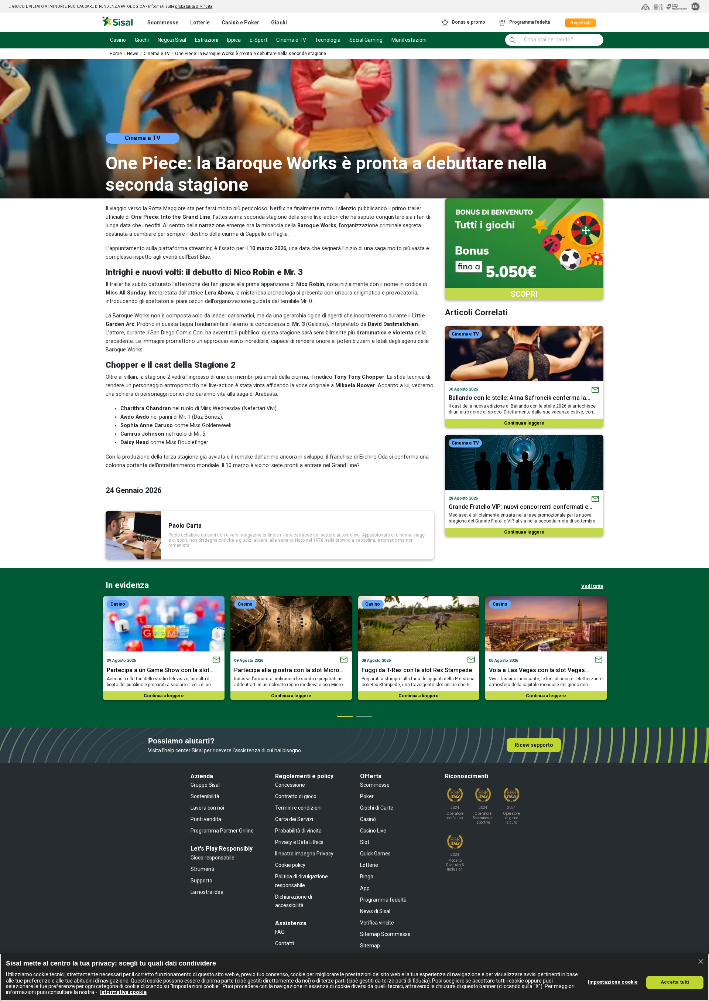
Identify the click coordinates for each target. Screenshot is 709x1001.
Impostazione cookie (613, 982)
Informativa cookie (123, 992)
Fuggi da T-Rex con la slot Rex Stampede (417, 670)
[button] (463, 22)
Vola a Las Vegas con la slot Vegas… (539, 670)
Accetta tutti (675, 982)
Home (116, 53)
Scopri (524, 294)
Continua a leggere (524, 423)
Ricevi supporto (534, 745)
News (132, 53)
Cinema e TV (157, 53)
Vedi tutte (592, 586)
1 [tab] (344, 716)
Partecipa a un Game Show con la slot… (160, 670)
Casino (117, 604)
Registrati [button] (580, 22)
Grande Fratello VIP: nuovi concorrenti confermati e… (520, 506)
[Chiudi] (701, 961)
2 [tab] (363, 716)
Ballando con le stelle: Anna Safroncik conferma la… (519, 397)
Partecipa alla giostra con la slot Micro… (288, 670)
